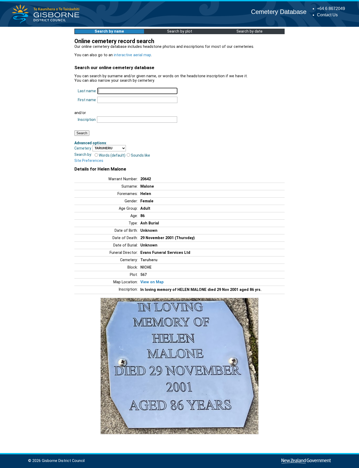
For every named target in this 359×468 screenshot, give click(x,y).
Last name (87, 91)
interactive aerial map (132, 55)
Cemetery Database (278, 11)
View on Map (152, 282)
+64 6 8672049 (331, 8)
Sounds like (140, 155)
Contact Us (327, 15)
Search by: (83, 154)
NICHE (146, 267)
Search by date (250, 31)
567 (143, 274)
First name (87, 100)
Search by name (109, 31)
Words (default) (112, 155)
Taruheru (148, 260)
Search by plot (179, 31)
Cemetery (82, 148)
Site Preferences (88, 160)
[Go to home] (47, 23)
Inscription (87, 119)
